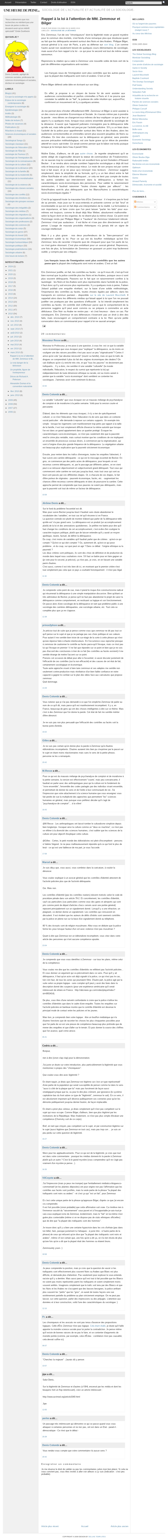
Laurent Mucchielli (140, 75)
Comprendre (138, 61)
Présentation (21, 2)
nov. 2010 (14, 321)
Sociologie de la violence (16, 185)
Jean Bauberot (139, 115)
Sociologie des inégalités (16, 208)
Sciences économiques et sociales (20, 134)
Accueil (8, 2)
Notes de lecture (12, 120)
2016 (10, 290)
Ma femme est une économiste (146, 164)
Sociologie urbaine (13, 252)
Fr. (43, 1316)
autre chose (86, 153)
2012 (10, 306)
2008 (10, 404)
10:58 (44, 495)
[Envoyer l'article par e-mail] (43, 326)
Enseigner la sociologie (15, 106)
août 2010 (15, 333)
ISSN (73, 2)
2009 (10, 400)
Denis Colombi (50, 394)
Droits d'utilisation (59, 2)
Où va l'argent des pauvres (144, 24)
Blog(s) (8, 93)
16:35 (44, 1169)
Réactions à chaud (13, 131)
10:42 (44, 386)
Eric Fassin (137, 122)
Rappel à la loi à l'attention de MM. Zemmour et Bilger (80, 21)
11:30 (44, 576)
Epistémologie (11, 110)
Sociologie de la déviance (16, 168)
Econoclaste (137, 154)
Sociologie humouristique (16, 242)
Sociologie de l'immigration (17, 158)
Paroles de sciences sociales (145, 102)
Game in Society (139, 68)
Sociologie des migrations (16, 215)
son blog (108, 44)
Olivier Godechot (139, 105)
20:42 (44, 762)
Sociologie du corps (14, 228)
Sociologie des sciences (16, 225)
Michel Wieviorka (140, 119)
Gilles (45, 740)
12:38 (44, 617)
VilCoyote (47, 1177)
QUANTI (136, 136)
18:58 (44, 1254)
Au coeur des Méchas (142, 33)
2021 (10, 270)
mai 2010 (14, 344)
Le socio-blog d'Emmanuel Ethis (146, 112)
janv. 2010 (15, 395)
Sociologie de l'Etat (13, 151)
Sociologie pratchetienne (16, 249)
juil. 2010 (14, 337)
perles (45, 1418)
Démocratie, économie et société (147, 185)
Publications (10, 127)
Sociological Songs (13, 140)
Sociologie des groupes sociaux (19, 201)
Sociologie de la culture (15, 164)
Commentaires (143, 207)
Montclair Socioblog (141, 58)
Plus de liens (138, 191)
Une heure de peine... (22, 10)
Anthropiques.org (140, 133)
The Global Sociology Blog (144, 54)
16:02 (44, 732)
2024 (10, 266)
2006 (10, 412)
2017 (10, 286)
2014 (10, 298)
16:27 (44, 1139)
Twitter (33, 2)
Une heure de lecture (14, 256)
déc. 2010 (14, 317)
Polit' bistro (137, 85)
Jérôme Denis (50, 503)
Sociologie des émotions (16, 198)
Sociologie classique (14, 144)
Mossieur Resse (51, 340)
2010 (10, 314)
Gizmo (135, 178)
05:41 (44, 1037)
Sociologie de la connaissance (19, 161)
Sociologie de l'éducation (16, 147)
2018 (10, 282)
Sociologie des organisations (18, 218)
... (144, 191)
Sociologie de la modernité (17, 175)
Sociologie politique (14, 246)
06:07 (44, 1346)
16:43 (44, 810)
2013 (10, 302)
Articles (139, 202)
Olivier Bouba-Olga (140, 157)
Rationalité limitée (140, 161)
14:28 (44, 688)
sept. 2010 (15, 329)
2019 (10, 278)
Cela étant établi (97, 1326)
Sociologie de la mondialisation (19, 178)
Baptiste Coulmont (140, 78)
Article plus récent (50, 1526)
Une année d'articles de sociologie (147, 64)
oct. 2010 (14, 325)
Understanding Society (142, 88)
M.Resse (47, 770)
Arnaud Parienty (139, 181)
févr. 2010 (14, 391)
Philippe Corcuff (139, 109)
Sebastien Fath (139, 92)
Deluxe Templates (97, 1537)
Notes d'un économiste (142, 171)
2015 (10, 294)
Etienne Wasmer (139, 174)
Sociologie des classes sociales (19, 188)
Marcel (46, 862)
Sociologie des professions (17, 221)
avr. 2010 (14, 348)
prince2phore (50, 625)
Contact (43, 2)
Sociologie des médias (15, 211)
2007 (10, 408)
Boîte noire (137, 129)
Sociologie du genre (14, 232)
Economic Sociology (141, 140)
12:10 (44, 1308)
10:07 (44, 1366)
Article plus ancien (119, 1526)
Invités (8, 113)
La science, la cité (140, 126)
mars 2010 (15, 352)
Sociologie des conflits (15, 194)
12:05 (44, 1410)
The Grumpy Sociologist (143, 82)
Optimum (136, 167)
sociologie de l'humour (15, 154)
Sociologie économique (15, 239)
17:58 (44, 854)
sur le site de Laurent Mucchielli (107, 295)
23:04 (44, 945)
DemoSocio (137, 143)
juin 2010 (14, 341)
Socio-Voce (137, 71)
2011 (10, 310)
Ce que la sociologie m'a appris (19, 97)
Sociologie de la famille (15, 171)
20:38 (44, 1437)
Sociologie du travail (14, 235)
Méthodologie (11, 117)
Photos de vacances (14, 124)
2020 (10, 274)
